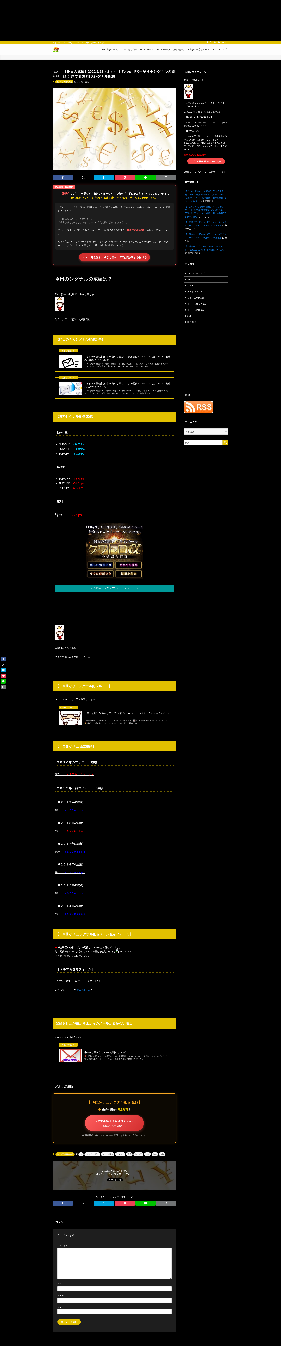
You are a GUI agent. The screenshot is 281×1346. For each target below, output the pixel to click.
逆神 (162, 1154)
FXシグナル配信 (92, 1154)
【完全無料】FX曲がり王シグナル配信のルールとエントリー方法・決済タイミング (126, 715)
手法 (129, 1154)
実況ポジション (194, 291)
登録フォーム (83, 989)
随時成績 (191, 321)
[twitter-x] (211, 42)
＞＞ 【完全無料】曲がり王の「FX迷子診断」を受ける (114, 257)
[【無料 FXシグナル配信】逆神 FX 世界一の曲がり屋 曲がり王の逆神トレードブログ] (56, 49)
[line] (215, 42)
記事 (189, 315)
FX (81, 1154)
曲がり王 (138, 1154)
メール (60, 1295)
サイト (60, 1306)
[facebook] (207, 42)
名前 (59, 1284)
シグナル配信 (107, 1154)
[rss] (219, 42)
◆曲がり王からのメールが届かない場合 (105, 1052)
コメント (62, 1245)
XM (189, 279)
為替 (147, 1154)
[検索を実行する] (225, 442)
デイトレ (120, 1154)
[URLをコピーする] (166, 177)
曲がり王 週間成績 (195, 309)
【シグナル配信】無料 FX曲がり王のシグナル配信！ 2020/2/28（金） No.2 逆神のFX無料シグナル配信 (127, 385)
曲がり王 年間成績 (195, 297)
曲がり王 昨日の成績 (64, 81)
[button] (63, 177)
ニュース (191, 285)
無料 (155, 1154)
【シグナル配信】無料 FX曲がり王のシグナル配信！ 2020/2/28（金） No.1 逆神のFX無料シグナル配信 (127, 358)
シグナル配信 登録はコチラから (114, 1123)
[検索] (226, 42)
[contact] (223, 42)
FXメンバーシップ (195, 273)
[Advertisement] (140, 20)
